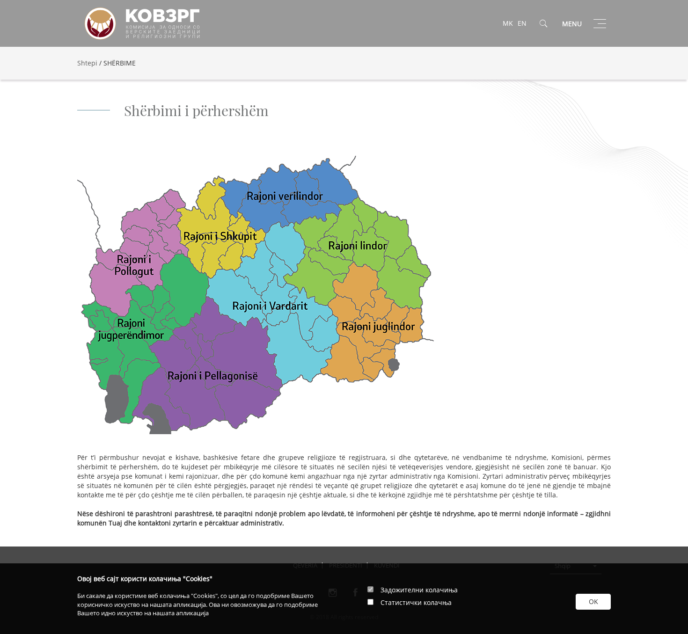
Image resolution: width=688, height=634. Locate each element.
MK (508, 23)
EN (522, 23)
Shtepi (87, 62)
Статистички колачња (416, 602)
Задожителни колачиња (419, 589)
